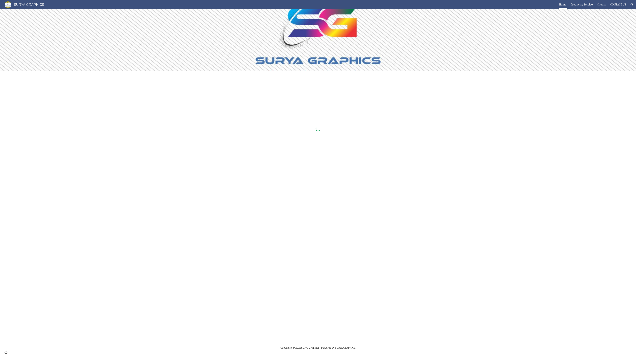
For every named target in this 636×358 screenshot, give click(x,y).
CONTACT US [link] (618, 4)
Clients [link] (601, 4)
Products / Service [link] (582, 4)
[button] (632, 5)
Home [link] (562, 4)
